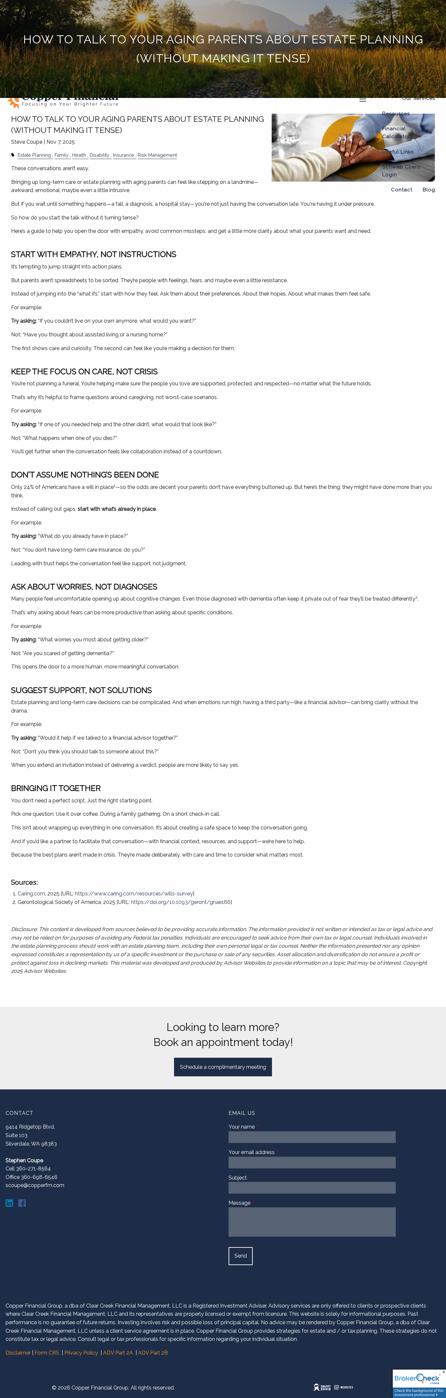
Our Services (418, 98)
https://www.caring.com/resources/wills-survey (134, 894)
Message (264, 1203)
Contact (401, 190)
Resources (396, 114)
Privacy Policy (81, 1353)
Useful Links (398, 152)
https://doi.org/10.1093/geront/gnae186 (181, 902)
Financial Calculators (397, 132)
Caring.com (31, 894)
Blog (429, 190)
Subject (262, 1178)
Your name (266, 1127)
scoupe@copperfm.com (35, 1185)
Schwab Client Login (401, 171)
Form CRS (47, 1353)
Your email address (276, 1152)
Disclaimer (18, 1353)
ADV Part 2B (153, 1353)
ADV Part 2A (118, 1353)
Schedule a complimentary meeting (223, 1067)
